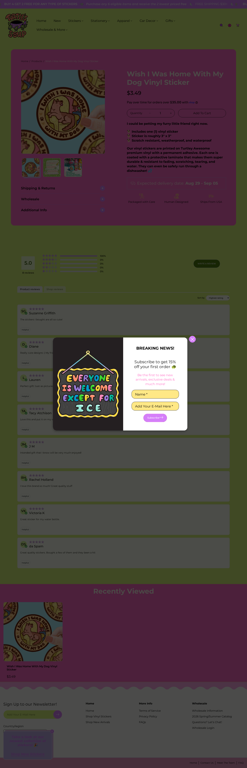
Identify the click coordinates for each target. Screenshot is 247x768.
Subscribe (153, 417)
